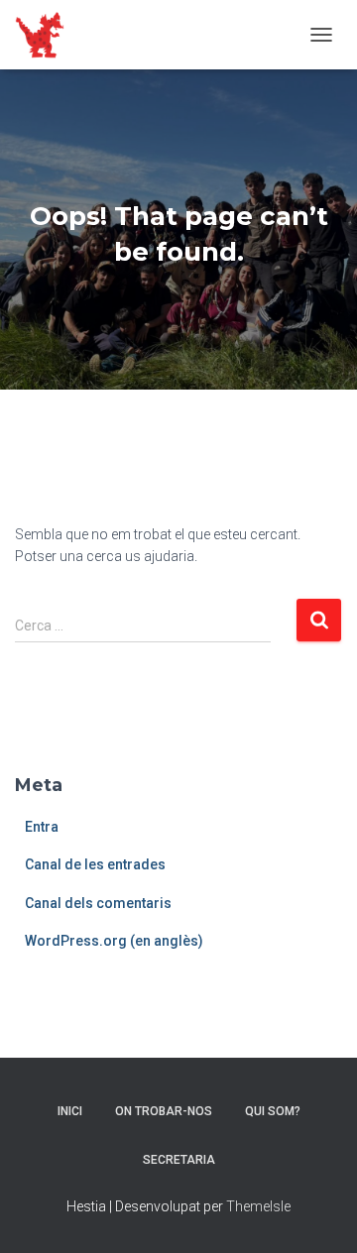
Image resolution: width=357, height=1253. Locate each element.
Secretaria (179, 1160)
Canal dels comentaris (98, 903)
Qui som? (272, 1111)
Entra (42, 827)
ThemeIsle (258, 1206)
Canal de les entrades (95, 864)
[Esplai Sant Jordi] (47, 34)
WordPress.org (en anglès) (114, 941)
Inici (70, 1111)
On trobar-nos (163, 1111)
